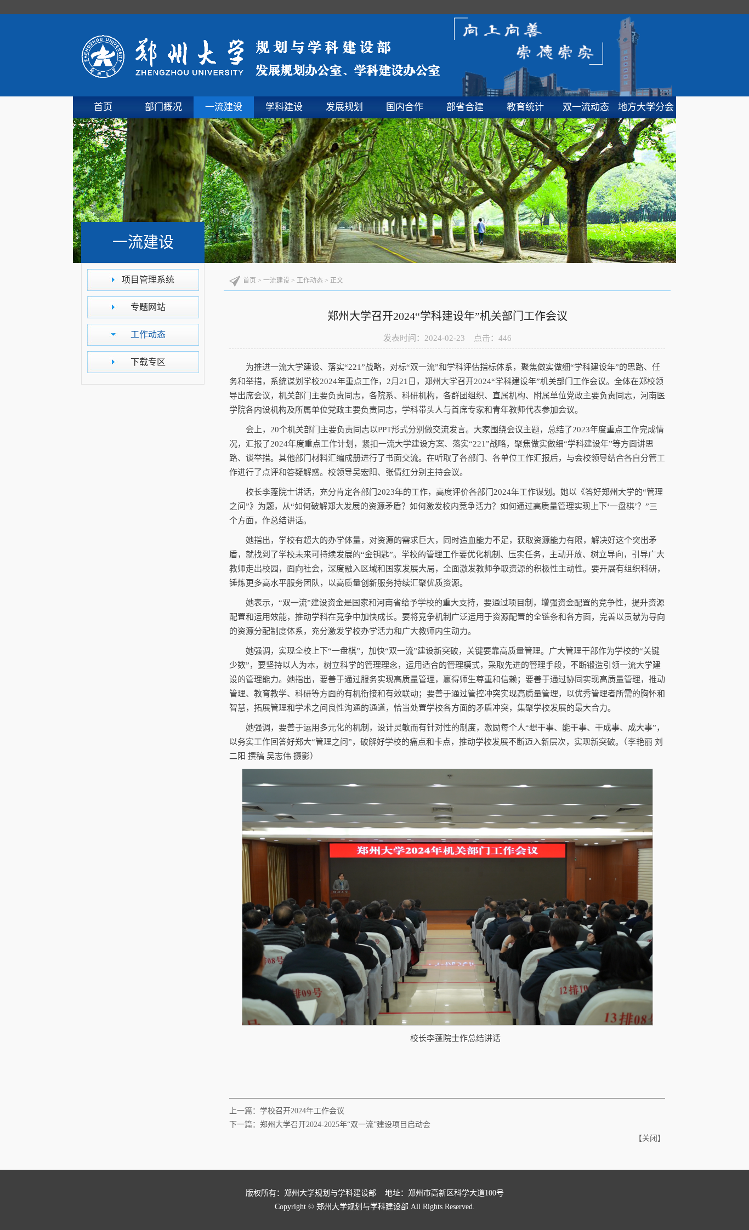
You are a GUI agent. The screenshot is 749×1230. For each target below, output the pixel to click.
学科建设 (284, 107)
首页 (103, 107)
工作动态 (148, 334)
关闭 (649, 1138)
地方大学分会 (646, 107)
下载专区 (148, 362)
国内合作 (404, 107)
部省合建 (465, 107)
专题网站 (148, 307)
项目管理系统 (148, 279)
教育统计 (525, 107)
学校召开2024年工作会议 (302, 1111)
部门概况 (163, 107)
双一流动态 (586, 107)
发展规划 (344, 107)
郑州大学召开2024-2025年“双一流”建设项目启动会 (345, 1124)
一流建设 (223, 107)
